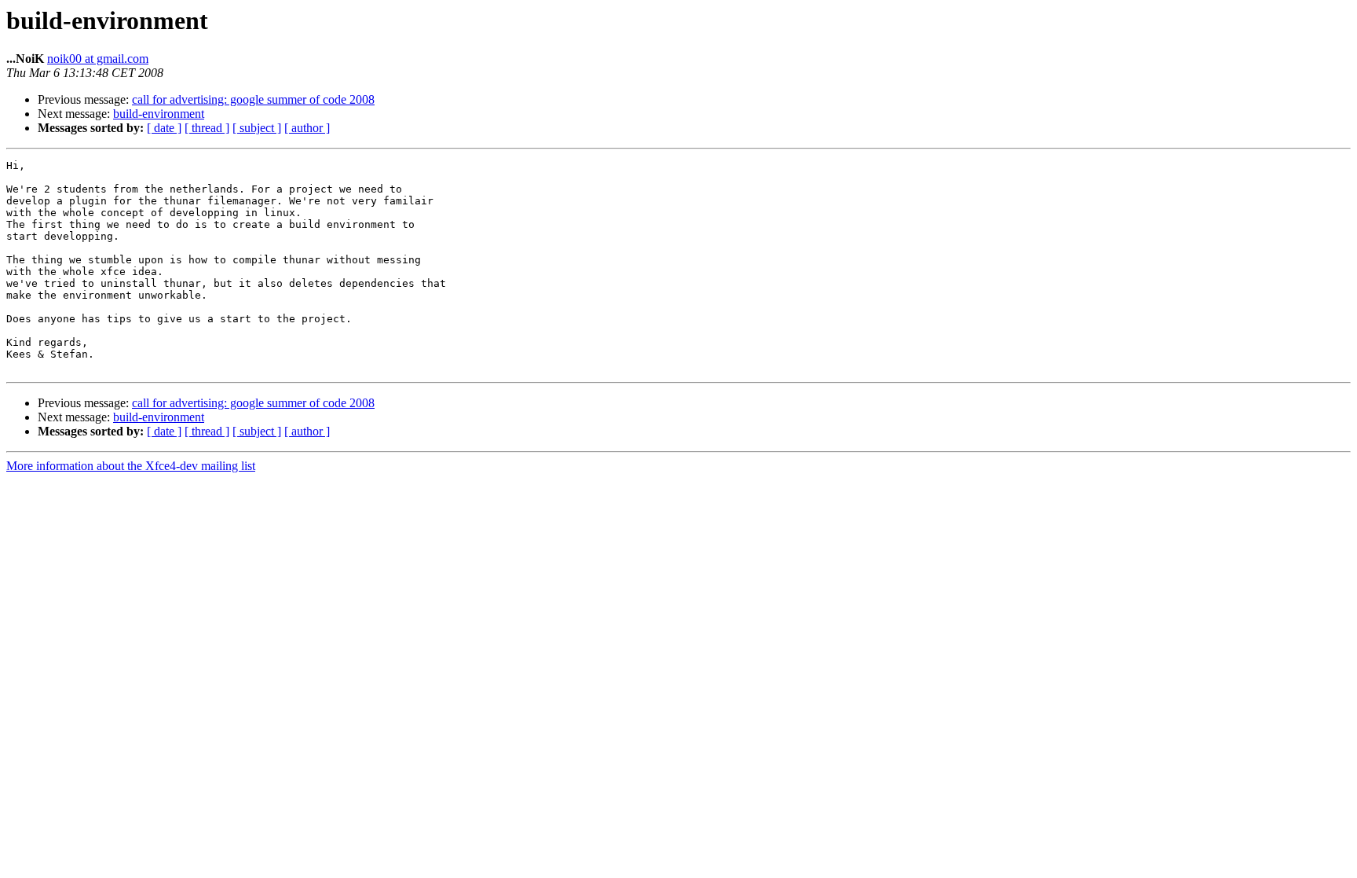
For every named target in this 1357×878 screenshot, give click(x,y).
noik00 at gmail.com (97, 58)
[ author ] (307, 127)
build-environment (158, 113)
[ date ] (164, 127)
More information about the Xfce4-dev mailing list (130, 465)
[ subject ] (256, 127)
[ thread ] (207, 127)
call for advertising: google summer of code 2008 (253, 99)
